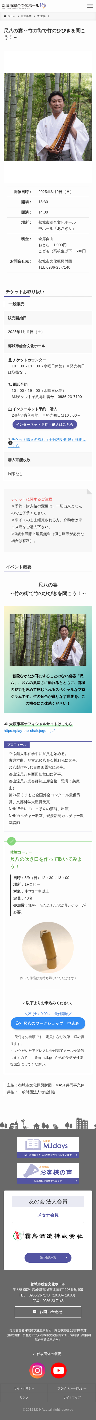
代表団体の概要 (49, 1354)
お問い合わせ (51, 1312)
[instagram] (37, 1369)
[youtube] (58, 1369)
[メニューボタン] (90, 6)
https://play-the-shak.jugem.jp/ (29, 730)
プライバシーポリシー (72, 1388)
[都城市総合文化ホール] (24, 6)
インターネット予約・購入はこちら (45, 424)
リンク (24, 1397)
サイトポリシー (24, 1388)
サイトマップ (72, 1397)
